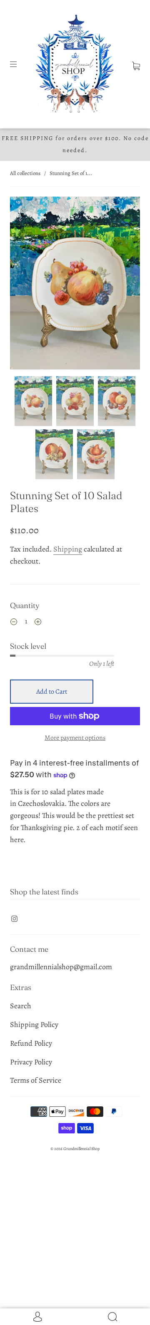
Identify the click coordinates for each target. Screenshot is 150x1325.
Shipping (67, 549)
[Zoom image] (75, 285)
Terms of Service (35, 1080)
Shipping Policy (34, 1024)
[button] (23, 285)
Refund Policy (31, 1043)
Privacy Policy (31, 1062)
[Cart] (136, 64)
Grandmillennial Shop (81, 1148)
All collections (25, 173)
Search (20, 1006)
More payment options (75, 737)
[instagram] (14, 918)
